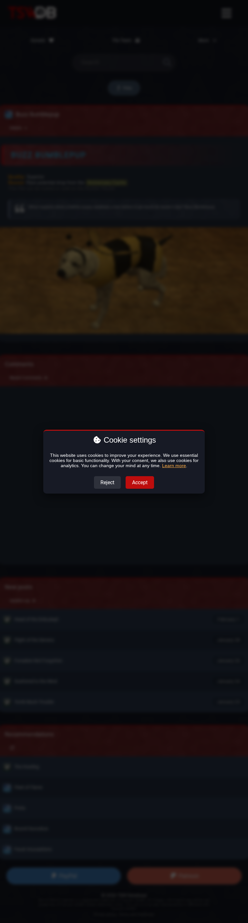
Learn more (174, 465)
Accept (140, 482)
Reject (107, 482)
